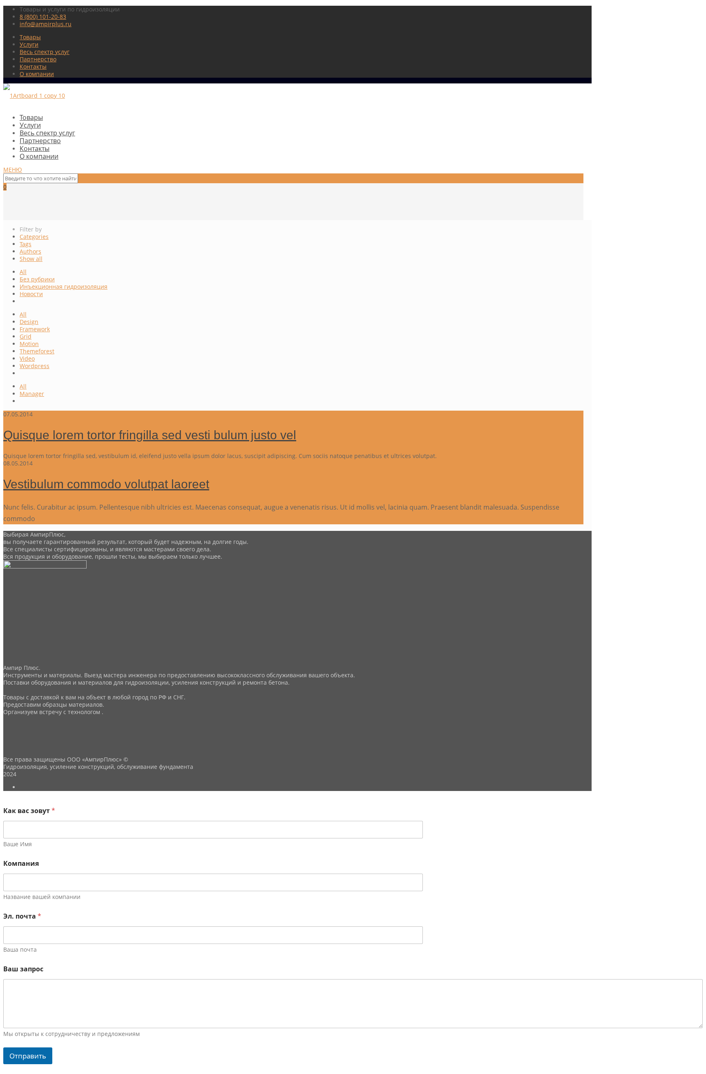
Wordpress (34, 366)
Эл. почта (22, 916)
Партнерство (38, 59)
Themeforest (37, 351)
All (23, 272)
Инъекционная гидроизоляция (63, 286)
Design (29, 322)
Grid (25, 336)
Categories (34, 236)
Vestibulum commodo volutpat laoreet (106, 484)
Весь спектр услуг (44, 52)
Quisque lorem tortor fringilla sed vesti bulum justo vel (149, 435)
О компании (37, 74)
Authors (30, 251)
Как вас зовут (29, 811)
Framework (35, 329)
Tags (25, 244)
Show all (31, 259)
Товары (30, 37)
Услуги (29, 44)
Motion (29, 344)
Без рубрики (37, 279)
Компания (21, 863)
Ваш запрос (23, 969)
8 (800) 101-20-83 (43, 16)
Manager (32, 394)
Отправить (27, 1056)
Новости (31, 294)
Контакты (33, 66)
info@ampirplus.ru (45, 24)
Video (27, 358)
